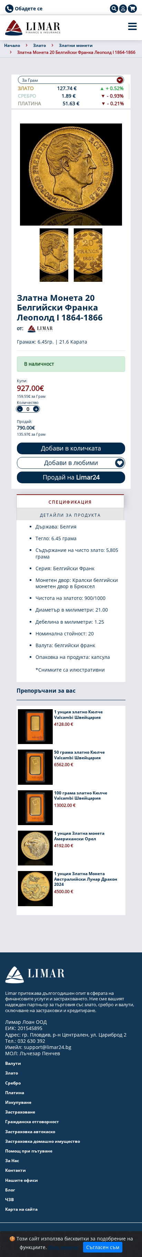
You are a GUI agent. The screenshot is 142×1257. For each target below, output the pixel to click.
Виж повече (63, 1247)
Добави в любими (71, 462)
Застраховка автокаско (30, 1132)
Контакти (15, 1170)
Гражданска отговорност (32, 1122)
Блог (10, 1190)
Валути (13, 1063)
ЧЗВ (9, 1199)
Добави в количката (71, 448)
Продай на (71, 477)
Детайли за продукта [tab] (70, 515)
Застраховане (20, 1112)
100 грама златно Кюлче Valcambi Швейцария (80, 795)
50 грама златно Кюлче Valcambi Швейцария (79, 755)
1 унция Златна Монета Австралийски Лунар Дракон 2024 (85, 879)
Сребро (13, 1083)
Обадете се (27, 8)
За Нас (12, 1161)
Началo (12, 45)
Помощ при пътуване (28, 1151)
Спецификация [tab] (70, 502)
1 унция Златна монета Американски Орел (79, 836)
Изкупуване (18, 1102)
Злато (39, 45)
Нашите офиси (21, 1180)
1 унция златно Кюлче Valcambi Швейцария (78, 714)
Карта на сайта (21, 1209)
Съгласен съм (102, 1247)
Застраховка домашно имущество (42, 1141)
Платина (14, 1093)
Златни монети (76, 45)
